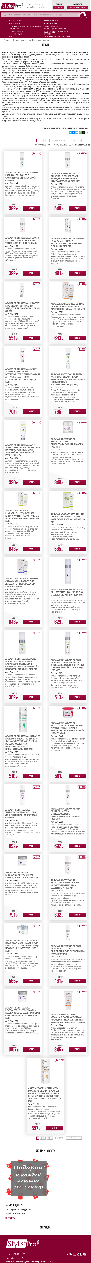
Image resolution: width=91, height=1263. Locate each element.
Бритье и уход (14, 29)
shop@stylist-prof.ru (36, 7)
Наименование (60, 145)
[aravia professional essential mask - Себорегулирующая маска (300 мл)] (68, 427)
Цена (71, 145)
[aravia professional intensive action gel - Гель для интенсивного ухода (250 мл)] (22, 795)
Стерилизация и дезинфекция (55, 29)
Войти (60, 8)
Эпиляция (47, 34)
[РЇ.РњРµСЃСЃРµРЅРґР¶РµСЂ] (70, 132)
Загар (11, 36)
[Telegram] (76, 132)
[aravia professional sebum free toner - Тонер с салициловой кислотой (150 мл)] (22, 159)
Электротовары (14, 23)
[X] (83, 132)
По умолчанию (82, 145)
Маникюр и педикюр (16, 34)
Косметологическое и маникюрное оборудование (57, 32)
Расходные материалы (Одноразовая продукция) (57, 37)
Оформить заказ (79, 8)
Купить (31, 208)
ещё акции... (45, 1227)
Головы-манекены (51, 21)
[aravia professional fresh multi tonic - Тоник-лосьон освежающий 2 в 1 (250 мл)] (68, 571)
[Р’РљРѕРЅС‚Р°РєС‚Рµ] (73, 132)
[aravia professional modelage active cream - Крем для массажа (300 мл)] (22, 861)
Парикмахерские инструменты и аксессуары (25, 26)
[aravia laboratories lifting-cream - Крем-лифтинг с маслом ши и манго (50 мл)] (68, 290)
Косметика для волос (52, 26)
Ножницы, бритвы (50, 23)
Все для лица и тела (16, 31)
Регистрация (58, 4)
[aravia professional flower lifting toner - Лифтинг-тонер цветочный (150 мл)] (22, 225)
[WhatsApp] (80, 132)
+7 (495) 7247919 (76, 1254)
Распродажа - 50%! (15, 21)
